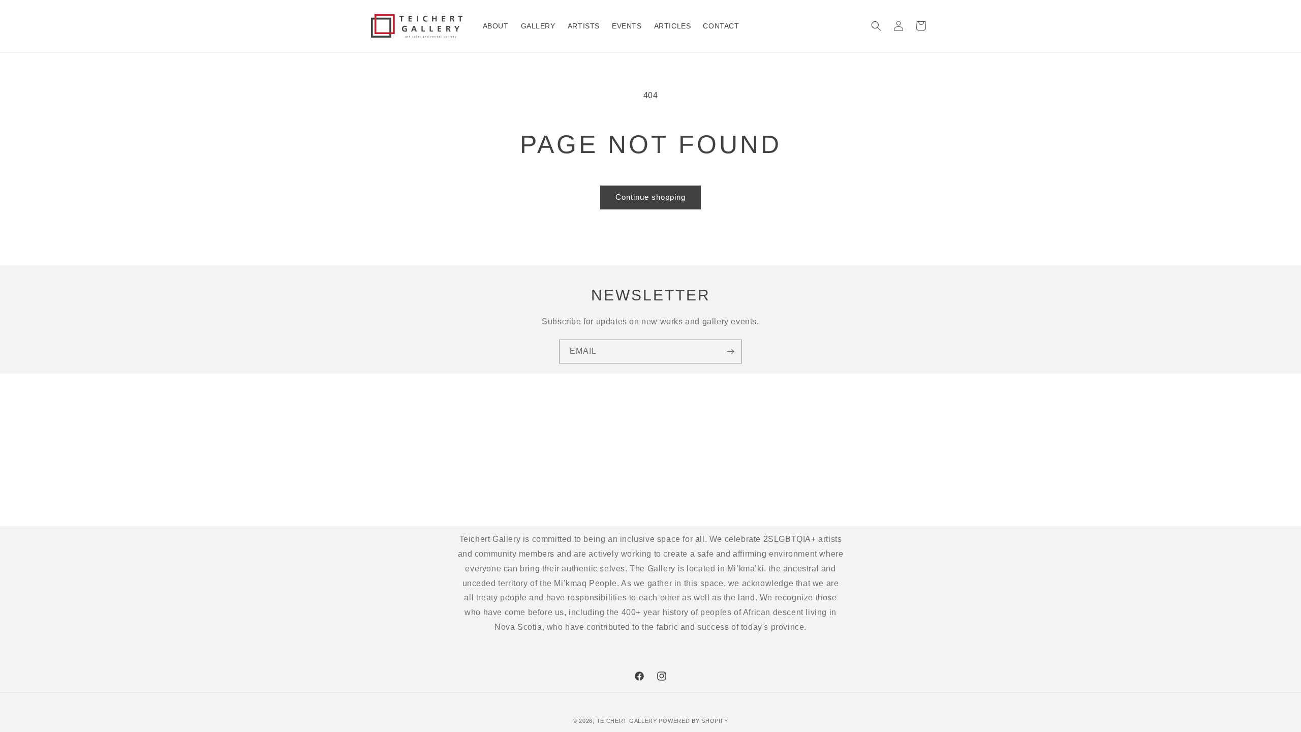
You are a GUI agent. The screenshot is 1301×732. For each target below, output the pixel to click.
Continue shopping (650, 197)
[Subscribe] (730, 351)
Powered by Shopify (693, 721)
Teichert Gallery (627, 721)
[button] (876, 26)
